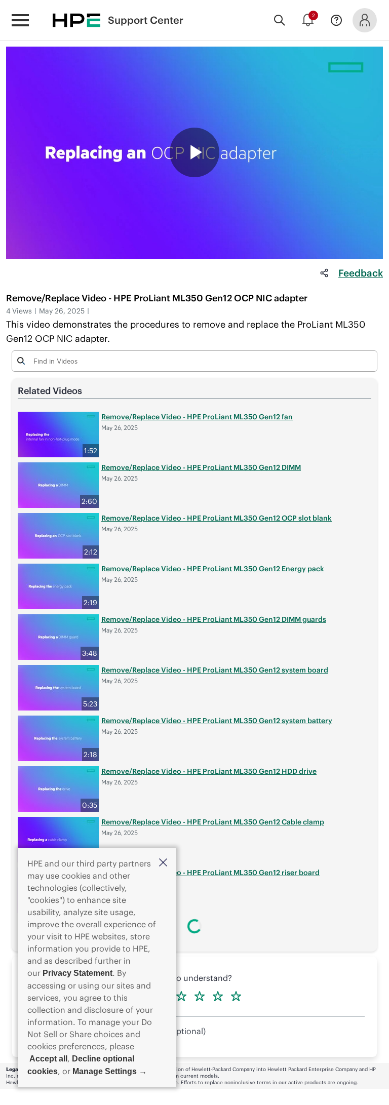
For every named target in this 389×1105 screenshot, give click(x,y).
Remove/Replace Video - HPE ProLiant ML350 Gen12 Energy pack (212, 568)
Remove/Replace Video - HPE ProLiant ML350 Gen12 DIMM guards (213, 619)
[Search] (279, 20)
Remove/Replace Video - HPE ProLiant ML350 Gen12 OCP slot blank (216, 518)
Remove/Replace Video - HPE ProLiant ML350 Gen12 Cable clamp (212, 821)
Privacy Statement (77, 973)
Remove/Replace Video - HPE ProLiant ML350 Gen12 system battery (216, 720)
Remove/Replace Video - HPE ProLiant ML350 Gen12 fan (197, 416)
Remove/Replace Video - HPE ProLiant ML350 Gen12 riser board (210, 872)
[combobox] (194, 360)
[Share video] (324, 273)
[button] (163, 863)
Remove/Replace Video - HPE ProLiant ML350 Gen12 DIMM (201, 467)
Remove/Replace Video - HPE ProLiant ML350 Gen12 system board (214, 670)
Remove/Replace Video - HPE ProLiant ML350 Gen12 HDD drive (209, 771)
